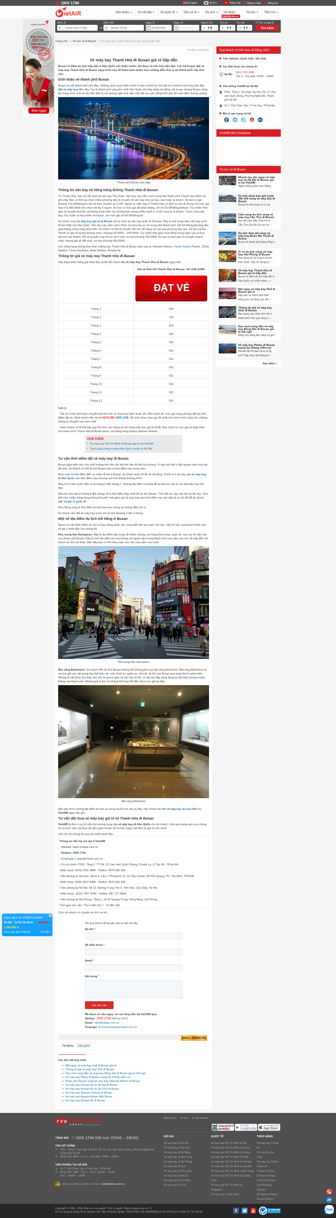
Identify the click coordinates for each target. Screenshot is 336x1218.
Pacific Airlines (182, 246)
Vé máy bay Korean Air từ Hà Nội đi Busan (90, 1084)
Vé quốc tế (168, 12)
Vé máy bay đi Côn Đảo (177, 1180)
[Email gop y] (260, 120)
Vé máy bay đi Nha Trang (178, 1156)
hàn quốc (84, 1045)
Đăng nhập (254, 2)
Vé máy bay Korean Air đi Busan (84, 1100)
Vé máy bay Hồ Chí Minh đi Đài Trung (232, 1170)
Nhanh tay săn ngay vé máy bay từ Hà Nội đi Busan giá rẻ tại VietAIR (256, 180)
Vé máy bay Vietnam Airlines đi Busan (87, 1092)
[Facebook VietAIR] (226, 120)
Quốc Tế (217, 1136)
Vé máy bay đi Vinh (175, 1184)
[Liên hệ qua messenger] (329, 1201)
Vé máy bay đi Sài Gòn (177, 1147)
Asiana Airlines (265, 1198)
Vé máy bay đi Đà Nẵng (177, 1152)
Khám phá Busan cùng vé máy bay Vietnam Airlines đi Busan (101, 1080)
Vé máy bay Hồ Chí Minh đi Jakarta (231, 1166)
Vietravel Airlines (266, 1180)
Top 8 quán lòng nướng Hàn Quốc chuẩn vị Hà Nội (121, 448)
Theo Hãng (265, 1136)
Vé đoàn (229, 12)
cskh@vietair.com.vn (106, 1022)
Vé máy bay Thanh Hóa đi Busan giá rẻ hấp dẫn (255, 272)
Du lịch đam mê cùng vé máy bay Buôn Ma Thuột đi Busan (256, 235)
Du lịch (210, 12)
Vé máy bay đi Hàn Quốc (225, 1194)
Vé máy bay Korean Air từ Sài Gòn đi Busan (91, 1088)
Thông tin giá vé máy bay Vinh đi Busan (88, 1069)
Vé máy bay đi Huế (174, 1166)
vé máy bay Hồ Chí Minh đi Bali (229, 1142)
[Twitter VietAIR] (235, 120)
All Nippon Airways (267, 1194)
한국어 (213, 2)
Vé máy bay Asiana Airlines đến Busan (87, 1096)
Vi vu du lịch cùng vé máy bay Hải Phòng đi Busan (255, 253)
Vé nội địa (145, 12)
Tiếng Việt (235, 2)
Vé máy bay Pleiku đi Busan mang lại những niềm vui (97, 1077)
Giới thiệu (123, 12)
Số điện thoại (94, 944)
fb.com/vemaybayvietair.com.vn (117, 1026)
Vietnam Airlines (266, 1170)
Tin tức (251, 12)
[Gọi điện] (329, 1193)
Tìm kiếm (267, 28)
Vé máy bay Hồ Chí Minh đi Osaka (230, 1152)
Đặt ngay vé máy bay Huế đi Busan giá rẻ (90, 1065)
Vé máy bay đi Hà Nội (176, 1142)
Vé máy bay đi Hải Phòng (178, 1161)
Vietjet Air (262, 1166)
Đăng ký (273, 2)
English (193, 2)
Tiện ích (270, 12)
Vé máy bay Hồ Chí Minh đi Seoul (230, 1147)
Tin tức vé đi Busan (232, 169)
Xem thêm (269, 363)
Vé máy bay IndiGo (267, 1161)
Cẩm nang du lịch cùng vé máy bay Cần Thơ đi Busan (256, 216)
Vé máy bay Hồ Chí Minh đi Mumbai (231, 1161)
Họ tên (90, 929)
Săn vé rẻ (191, 12)
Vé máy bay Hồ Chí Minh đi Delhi (229, 1156)
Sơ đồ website (200, 1117)
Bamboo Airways (266, 1175)
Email (89, 960)
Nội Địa (169, 1136)
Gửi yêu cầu (99, 1005)
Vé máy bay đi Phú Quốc (178, 1170)
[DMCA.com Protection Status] (194, 1038)
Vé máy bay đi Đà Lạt (176, 1175)
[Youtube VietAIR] (252, 119)
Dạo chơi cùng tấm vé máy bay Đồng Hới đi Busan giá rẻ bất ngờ (104, 1073)
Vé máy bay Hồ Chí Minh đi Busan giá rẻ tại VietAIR (121, 443)
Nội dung (92, 976)
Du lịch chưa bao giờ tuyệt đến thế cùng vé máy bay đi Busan (256, 198)
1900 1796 (122, 417)
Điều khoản (170, 1117)
